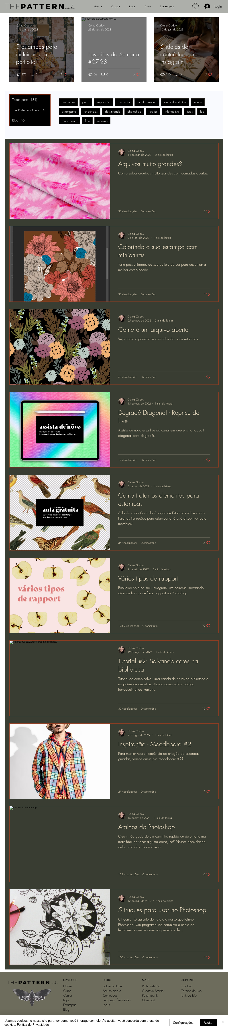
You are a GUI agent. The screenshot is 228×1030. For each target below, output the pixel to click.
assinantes (68, 102)
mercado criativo (175, 102)
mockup (102, 121)
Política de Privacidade (33, 1024)
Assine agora (112, 991)
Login (106, 1005)
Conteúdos (110, 995)
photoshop (134, 111)
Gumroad (148, 1000)
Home (67, 986)
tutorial (153, 111)
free (87, 121)
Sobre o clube (112, 986)
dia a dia (124, 102)
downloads (112, 111)
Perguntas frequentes (117, 1000)
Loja (66, 1000)
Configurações (183, 1022)
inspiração (103, 102)
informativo (172, 111)
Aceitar (209, 1022)
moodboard (69, 121)
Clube (67, 991)
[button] (195, 6)
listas (190, 111)
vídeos (197, 102)
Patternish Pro (151, 986)
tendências (91, 111)
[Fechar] (222, 1022)
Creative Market (153, 991)
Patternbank (149, 995)
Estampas (69, 1005)
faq (202, 111)
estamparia (69, 111)
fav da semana (147, 102)
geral (85, 102)
